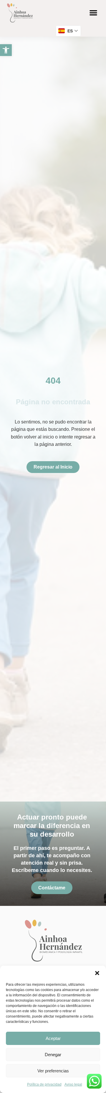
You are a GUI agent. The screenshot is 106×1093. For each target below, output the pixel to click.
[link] (6, 50)
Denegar (53, 1054)
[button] (97, 973)
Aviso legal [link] (73, 1084)
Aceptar (53, 1038)
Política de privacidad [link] (44, 1084)
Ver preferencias (53, 1070)
